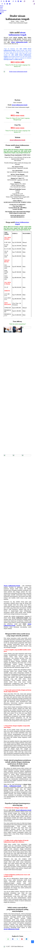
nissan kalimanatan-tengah (17, 33)
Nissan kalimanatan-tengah (12, 585)
